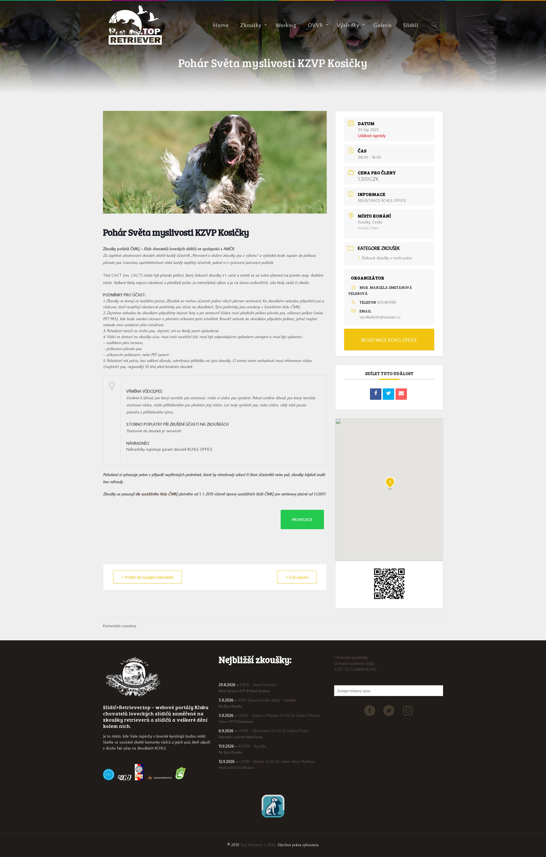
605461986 (386, 302)
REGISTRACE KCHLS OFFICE (382, 200)
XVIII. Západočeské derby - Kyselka (267, 700)
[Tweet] (388, 394)
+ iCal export (297, 577)
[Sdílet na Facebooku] (375, 394)
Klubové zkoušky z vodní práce (387, 257)
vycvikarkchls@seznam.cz (380, 317)
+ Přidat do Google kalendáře (147, 577)
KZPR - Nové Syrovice (258, 684)
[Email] (401, 394)
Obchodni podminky (351, 657)
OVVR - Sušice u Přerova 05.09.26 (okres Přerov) (279, 715)
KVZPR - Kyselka (252, 746)
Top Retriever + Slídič (258, 844)
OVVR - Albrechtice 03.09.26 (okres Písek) (273, 730)
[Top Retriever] (135, 25)
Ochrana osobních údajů (354, 663)
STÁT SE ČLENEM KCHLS (355, 669)
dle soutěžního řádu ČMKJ (157, 493)
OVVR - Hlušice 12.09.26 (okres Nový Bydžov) (277, 761)
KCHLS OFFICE (200, 449)
